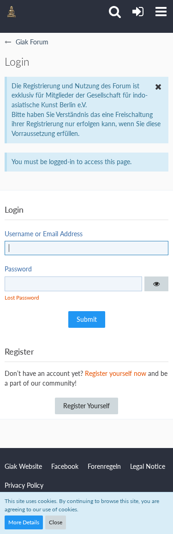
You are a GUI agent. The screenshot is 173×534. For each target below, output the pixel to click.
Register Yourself (86, 406)
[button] (161, 11)
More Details (23, 522)
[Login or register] (138, 11)
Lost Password (22, 297)
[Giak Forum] (11, 11)
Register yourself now (115, 373)
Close (55, 522)
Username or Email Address (44, 234)
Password (18, 269)
